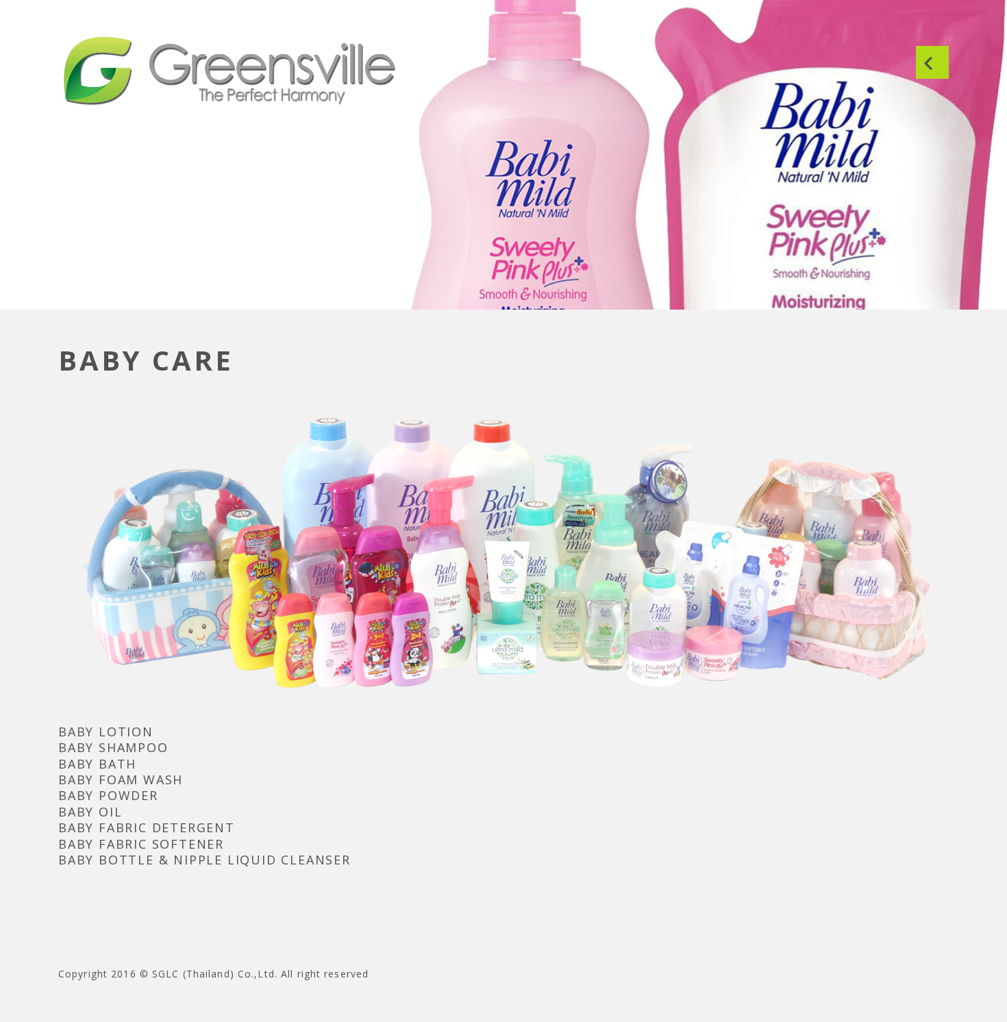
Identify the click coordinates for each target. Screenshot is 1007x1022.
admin (74, 261)
